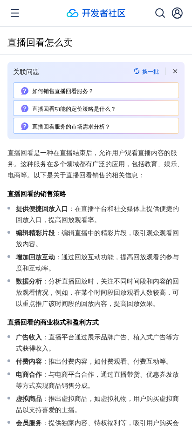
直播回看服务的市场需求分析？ (71, 126)
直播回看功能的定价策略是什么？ (74, 108)
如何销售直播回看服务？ (63, 91)
